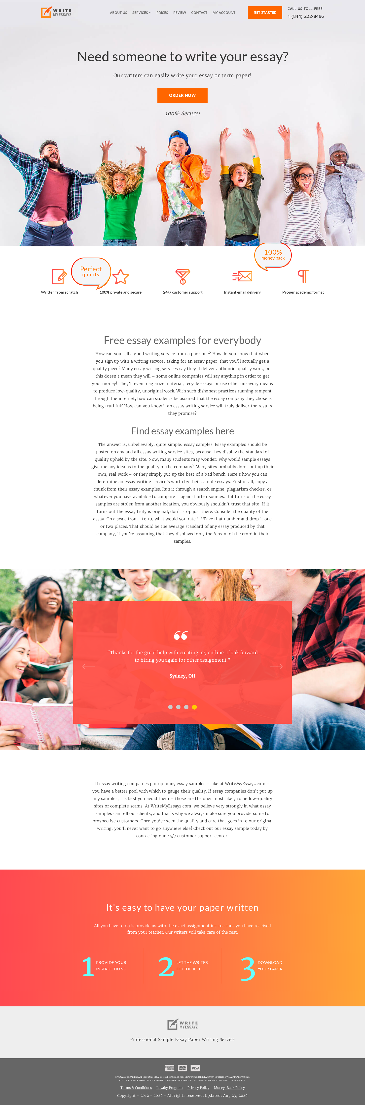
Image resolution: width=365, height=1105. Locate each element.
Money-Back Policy (229, 1088)
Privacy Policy (198, 1088)
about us (118, 12)
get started (265, 12)
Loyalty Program (169, 1088)
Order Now (182, 95)
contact (199, 12)
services (140, 12)
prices (162, 12)
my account (224, 12)
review (179, 12)
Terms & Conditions (136, 1088)
